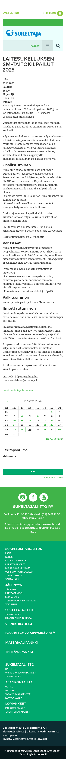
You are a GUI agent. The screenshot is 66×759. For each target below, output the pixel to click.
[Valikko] (47, 45)
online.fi (42, 754)
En (11, 13)
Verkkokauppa (18, 624)
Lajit (8, 553)
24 (14, 429)
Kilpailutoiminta (15, 560)
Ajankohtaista (19, 682)
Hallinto (10, 669)
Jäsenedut (11, 589)
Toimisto (10, 524)
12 (30, 420)
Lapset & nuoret (15, 564)
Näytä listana (54, 438)
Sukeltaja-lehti (20, 610)
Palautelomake (15, 708)
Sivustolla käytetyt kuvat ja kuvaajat (25, 739)
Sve (5, 13)
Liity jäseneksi (14, 593)
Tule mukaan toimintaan (20, 600)
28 (44, 429)
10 (14, 420)
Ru (17, 13)
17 (14, 424)
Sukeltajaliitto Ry (33, 506)
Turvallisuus (13, 575)
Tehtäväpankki (19, 652)
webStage (53, 750)
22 (52, 424)
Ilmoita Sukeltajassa (18, 618)
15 (52, 420)
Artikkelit (11, 690)
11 (22, 420)
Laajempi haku (53, 477)
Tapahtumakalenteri (18, 694)
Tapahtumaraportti (17, 712)
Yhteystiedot (13, 614)
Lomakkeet (15, 704)
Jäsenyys (13, 585)
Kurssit (10, 557)
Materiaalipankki (21, 643)
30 (59, 429)
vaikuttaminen (27, 673)
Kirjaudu (50, 13)
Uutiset (9, 687)
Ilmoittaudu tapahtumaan (18, 390)
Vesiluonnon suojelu (19, 572)
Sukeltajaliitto (19, 665)
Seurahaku (12, 579)
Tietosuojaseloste (13, 731)
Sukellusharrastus (23, 549)
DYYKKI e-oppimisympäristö (30, 633)
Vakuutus (11, 604)
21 (45, 424)
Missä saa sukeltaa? (17, 568)
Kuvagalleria (13, 698)
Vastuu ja (11, 673)
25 (22, 429)
